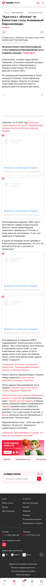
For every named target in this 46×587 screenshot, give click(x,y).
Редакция (26, 515)
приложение (18, 550)
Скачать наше (7, 550)
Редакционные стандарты (33, 523)
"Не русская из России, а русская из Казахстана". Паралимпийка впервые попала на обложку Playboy (20, 367)
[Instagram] (4, 545)
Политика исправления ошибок (23, 571)
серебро (6, 406)
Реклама (26, 507)
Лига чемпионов (8, 511)
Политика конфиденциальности (23, 568)
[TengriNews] (5, 582)
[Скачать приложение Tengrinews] (23, 447)
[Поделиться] (42, 32)
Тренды (5, 507)
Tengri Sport (29, 53)
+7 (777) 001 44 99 (33, 535)
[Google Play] (12, 555)
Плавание (7, 459)
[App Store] (3, 555)
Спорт (4, 499)
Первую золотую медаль (21, 401)
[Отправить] (39, 479)
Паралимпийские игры (23, 459)
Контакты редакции (30, 503)
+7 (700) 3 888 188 (12, 535)
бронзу (5, 415)
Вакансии (26, 511)
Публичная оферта (23, 575)
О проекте (27, 499)
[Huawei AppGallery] (24, 555)
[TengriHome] (23, 582)
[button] (41, 582)
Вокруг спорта (7, 503)
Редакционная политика (32, 519)
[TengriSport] (14, 582)
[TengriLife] (32, 582)
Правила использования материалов (23, 564)
